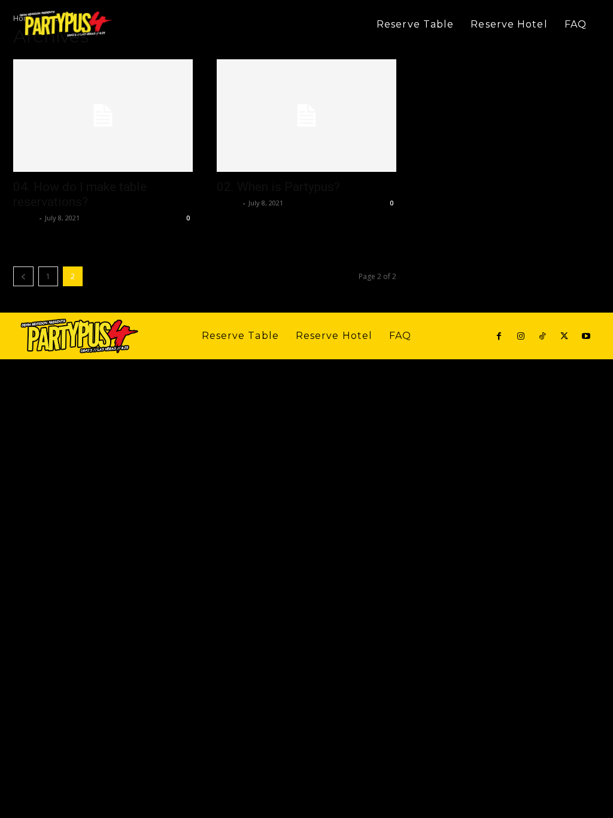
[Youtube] (586, 336)
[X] (564, 336)
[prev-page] (23, 276)
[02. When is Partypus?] (306, 115)
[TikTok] (542, 336)
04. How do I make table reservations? (80, 194)
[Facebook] (498, 336)
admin (25, 217)
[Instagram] (520, 336)
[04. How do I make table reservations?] (103, 115)
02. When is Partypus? (278, 187)
